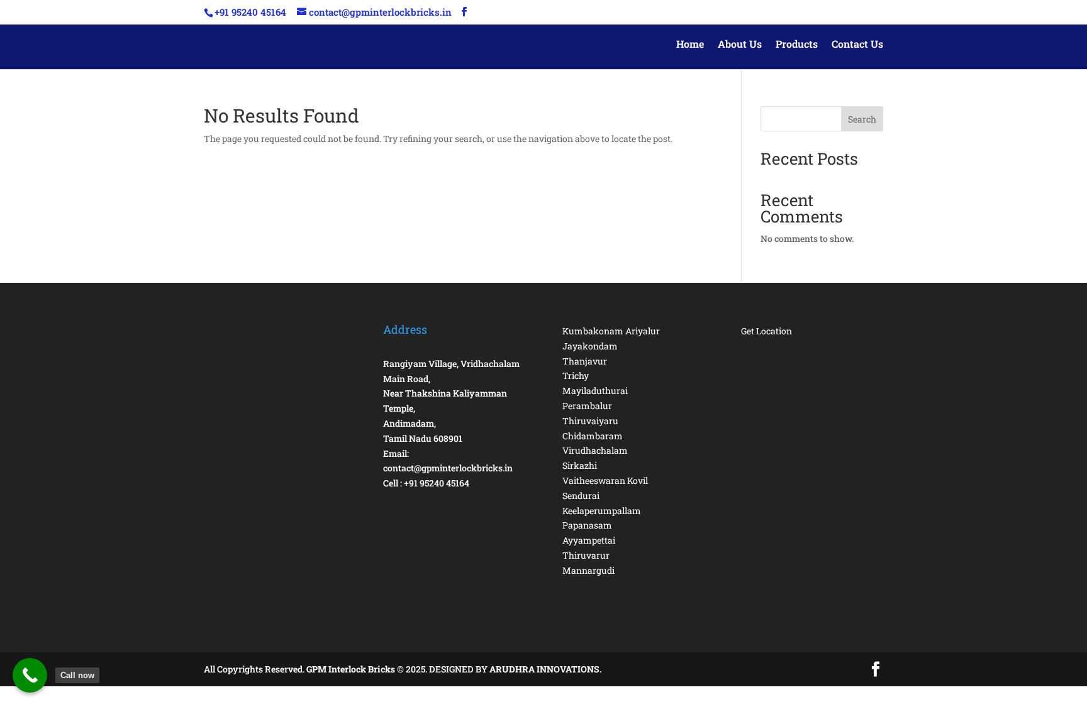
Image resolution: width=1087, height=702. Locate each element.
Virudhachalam (595, 450)
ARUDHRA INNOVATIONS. (545, 669)
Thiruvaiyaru (590, 421)
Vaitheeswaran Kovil (605, 480)
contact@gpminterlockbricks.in (448, 468)
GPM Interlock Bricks (351, 669)
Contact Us (857, 45)
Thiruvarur (586, 555)
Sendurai (580, 496)
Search (862, 119)
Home (690, 45)
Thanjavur (584, 361)
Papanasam (587, 525)
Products (797, 45)
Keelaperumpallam (601, 511)
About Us (740, 45)
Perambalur (587, 406)
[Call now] (30, 675)
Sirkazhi (579, 465)
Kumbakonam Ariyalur (611, 331)
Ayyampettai (588, 540)
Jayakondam (590, 346)
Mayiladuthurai (595, 391)
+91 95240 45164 (436, 483)
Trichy (575, 375)
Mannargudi (588, 570)
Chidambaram (592, 436)
